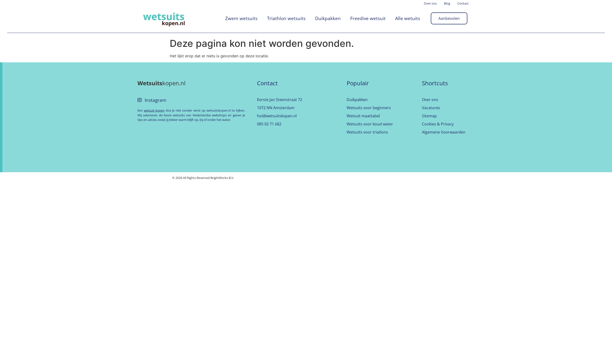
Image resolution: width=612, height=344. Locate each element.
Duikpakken (328, 18)
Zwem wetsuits (241, 18)
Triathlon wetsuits (286, 18)
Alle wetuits (407, 18)
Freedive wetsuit (368, 18)
